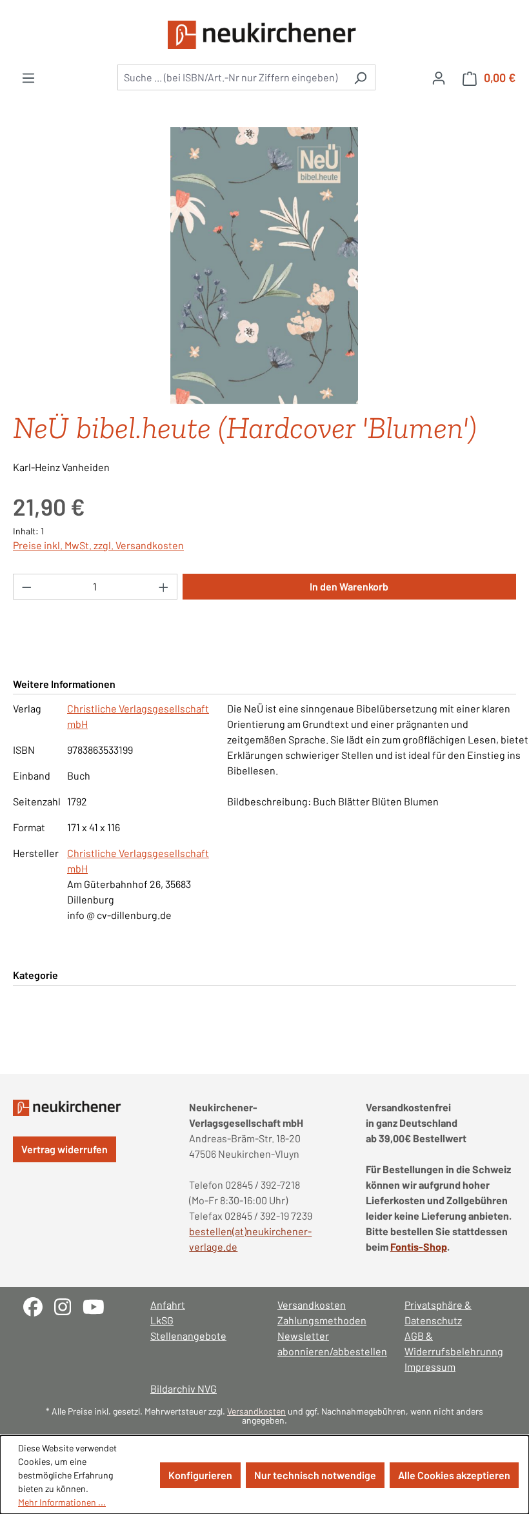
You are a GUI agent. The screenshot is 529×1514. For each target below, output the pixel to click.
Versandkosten (311, 1304)
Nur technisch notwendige (315, 1475)
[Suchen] (360, 77)
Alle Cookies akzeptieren (454, 1475)
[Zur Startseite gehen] (264, 35)
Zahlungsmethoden (321, 1320)
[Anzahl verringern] (26, 587)
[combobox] (231, 77)
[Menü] (28, 77)
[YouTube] (98, 1305)
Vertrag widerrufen (64, 1149)
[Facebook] (38, 1305)
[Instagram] (68, 1305)
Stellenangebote (188, 1335)
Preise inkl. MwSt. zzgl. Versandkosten (98, 545)
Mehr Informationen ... (62, 1502)
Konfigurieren (200, 1475)
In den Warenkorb (349, 586)
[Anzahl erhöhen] (163, 587)
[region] (264, 266)
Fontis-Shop (418, 1246)
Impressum (429, 1366)
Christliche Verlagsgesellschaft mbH (138, 716)
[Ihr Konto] (438, 77)
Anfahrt (167, 1304)
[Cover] (264, 266)
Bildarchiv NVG (183, 1388)
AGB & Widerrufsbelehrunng (453, 1343)
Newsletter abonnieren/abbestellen (328, 1343)
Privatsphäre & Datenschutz (438, 1312)
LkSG (162, 1320)
